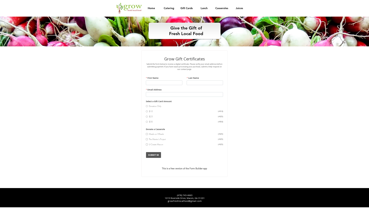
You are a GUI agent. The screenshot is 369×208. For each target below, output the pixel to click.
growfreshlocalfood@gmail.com (185, 200)
